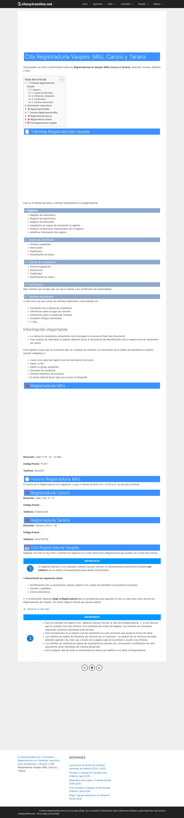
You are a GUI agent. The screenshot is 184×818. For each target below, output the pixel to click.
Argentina (97, 4)
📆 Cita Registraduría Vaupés (42, 123)
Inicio (85, 4)
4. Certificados (39, 99)
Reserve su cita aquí (38, 609)
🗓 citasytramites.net (35, 4)
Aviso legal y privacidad (48, 813)
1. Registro (36, 90)
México (157, 4)
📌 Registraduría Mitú (38, 109)
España (141, 4)
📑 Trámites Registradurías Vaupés (41, 85)
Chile (110, 4)
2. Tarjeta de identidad (42, 93)
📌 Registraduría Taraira (39, 119)
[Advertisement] (92, 32)
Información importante (39, 105)
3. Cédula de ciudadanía (43, 96)
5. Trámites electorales (42, 102)
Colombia (125, 4)
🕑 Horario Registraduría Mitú (42, 112)
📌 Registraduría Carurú (39, 116)
